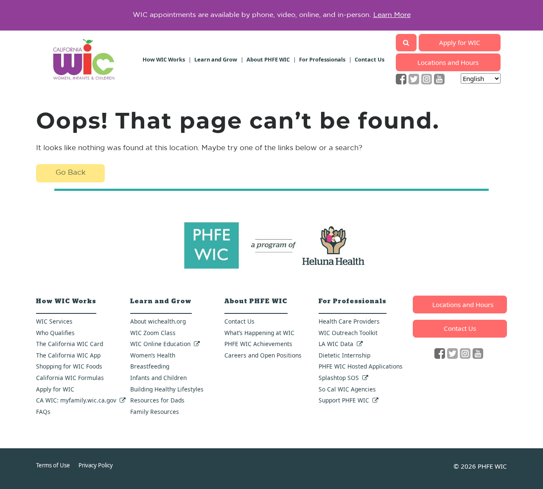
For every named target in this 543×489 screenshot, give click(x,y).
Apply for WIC (459, 42)
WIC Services (54, 321)
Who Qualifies (55, 333)
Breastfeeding (149, 366)
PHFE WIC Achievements (258, 344)
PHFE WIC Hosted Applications (361, 366)
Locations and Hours (448, 62)
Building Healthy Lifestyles (167, 389)
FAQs (43, 412)
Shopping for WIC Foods (69, 366)
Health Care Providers (349, 321)
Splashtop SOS (339, 378)
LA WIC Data (336, 344)
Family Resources (154, 412)
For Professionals (322, 59)
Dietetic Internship (344, 355)
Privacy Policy (95, 465)
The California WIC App (68, 355)
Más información (401, 18)
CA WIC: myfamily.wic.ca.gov (76, 400)
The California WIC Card (69, 344)
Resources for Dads (157, 400)
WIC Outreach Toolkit (348, 333)
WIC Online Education (160, 344)
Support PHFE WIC (344, 400)
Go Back (71, 172)
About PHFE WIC (268, 59)
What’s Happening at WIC (259, 333)
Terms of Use (53, 465)
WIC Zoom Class (153, 333)
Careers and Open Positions (263, 355)
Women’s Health (152, 355)
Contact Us (369, 59)
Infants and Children (158, 378)
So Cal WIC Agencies (347, 389)
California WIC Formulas (70, 378)
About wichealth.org (158, 321)
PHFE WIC (492, 466)
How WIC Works (164, 59)
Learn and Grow (215, 59)
